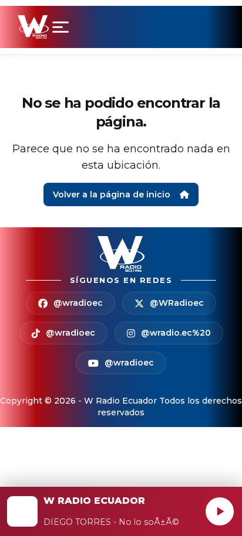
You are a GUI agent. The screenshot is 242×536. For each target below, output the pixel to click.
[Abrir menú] (62, 27)
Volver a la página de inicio (111, 194)
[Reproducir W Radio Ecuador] (220, 511)
